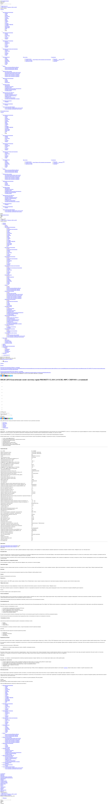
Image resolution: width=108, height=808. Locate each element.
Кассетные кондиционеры (12, 249)
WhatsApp (6, 361)
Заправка (2, 787)
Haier (46, 372)
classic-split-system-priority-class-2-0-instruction (8, 545)
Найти (2, 801)
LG (50, 372)
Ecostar (33, 372)
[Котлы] (13, 65)
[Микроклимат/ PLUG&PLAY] (13, 91)
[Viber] (7, 375)
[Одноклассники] (2, 375)
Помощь (2, 779)
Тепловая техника (10, 308)
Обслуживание (3, 789)
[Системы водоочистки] (13, 99)
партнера (65, 667)
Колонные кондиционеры (12, 330)
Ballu (44, 372)
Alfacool (13, 372)
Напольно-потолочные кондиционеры (14, 267)
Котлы (8, 287)
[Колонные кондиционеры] (13, 102)
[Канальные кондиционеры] (13, 39)
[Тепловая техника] (13, 83)
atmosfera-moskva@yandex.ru (7, 359)
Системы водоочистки (11, 326)
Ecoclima (19, 372)
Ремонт (1, 788)
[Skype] (10, 375)
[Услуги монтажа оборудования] (13, 105)
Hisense (6, 372)
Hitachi (48, 372)
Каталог (6, 226)
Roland (1, 372)
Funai (4, 372)
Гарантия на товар (3, 782)
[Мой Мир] (4, 375)
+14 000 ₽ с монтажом (5, 413)
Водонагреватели (10, 276)
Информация (2, 778)
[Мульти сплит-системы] (13, 70)
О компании (7, 349)
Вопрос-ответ (3, 783)
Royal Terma (37, 372)
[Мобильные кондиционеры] (13, 77)
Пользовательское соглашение (6, 776)
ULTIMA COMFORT (25, 372)
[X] (6, 375)
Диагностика (2, 786)
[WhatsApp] (9, 375)
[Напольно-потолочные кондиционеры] (13, 47)
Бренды (1, 784)
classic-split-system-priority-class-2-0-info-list (8, 546)
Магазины (2, 775)
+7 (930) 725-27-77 (3, 6)
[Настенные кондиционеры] (13, 11)
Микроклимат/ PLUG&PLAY (13, 317)
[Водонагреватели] (13, 56)
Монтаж (2, 790)
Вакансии (2, 774)
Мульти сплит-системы (11, 293)
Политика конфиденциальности (6, 777)
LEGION (30, 372)
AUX (16, 372)
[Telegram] (12, 375)
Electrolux (41, 372)
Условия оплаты (3, 780)
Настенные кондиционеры (12, 229)
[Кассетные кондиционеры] (13, 31)
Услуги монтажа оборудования (13, 334)
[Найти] (0, 5)
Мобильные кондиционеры (12, 301)
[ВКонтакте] (1, 375)
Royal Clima (10, 372)
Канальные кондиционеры (12, 258)
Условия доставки (3, 781)
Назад (6, 225)
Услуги (1, 785)
